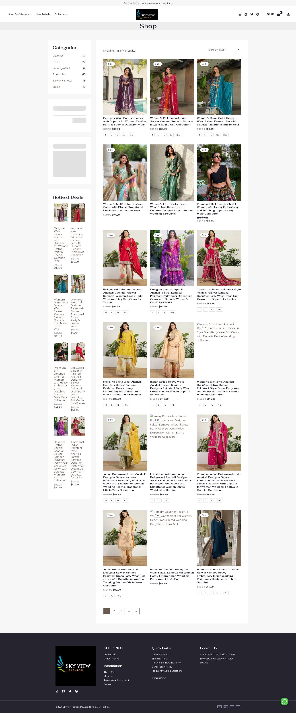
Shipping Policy (160, 658)
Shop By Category (18, 14)
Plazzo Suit (60, 74)
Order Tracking (111, 658)
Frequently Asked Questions (167, 670)
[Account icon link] (288, 14)
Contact (108, 684)
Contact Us (110, 654)
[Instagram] (240, 14)
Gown (56, 62)
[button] (30, 14)
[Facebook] (246, 14)
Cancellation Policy (162, 666)
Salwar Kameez (62, 80)
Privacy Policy (159, 654)
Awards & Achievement (116, 680)
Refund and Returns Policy (166, 662)
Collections (60, 14)
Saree (56, 86)
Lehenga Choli (61, 68)
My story (108, 676)
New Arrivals (43, 14)
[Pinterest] (76, 691)
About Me (109, 672)
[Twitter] (251, 14)
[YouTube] (257, 14)
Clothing (58, 55)
